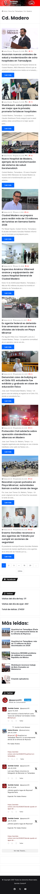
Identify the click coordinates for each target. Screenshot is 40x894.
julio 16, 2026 (12, 787)
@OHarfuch (12, 718)
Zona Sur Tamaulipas (15, 11)
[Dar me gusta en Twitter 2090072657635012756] (17, 721)
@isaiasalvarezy (24, 730)
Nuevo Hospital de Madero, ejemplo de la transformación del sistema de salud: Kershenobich (19, 163)
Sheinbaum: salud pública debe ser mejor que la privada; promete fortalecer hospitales (20, 108)
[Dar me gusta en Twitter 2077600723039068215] (17, 812)
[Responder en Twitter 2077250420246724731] (9, 843)
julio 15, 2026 (12, 821)
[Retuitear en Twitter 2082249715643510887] (13, 778)
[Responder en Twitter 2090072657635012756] (9, 721)
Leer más (8, 75)
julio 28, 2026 (12, 768)
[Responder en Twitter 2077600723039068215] (9, 812)
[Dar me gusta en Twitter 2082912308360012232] (18, 759)
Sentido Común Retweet (22, 727)
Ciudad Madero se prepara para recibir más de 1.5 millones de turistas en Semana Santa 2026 (20, 220)
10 (24, 565)
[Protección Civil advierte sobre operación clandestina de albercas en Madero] (20, 415)
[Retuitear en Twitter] (13, 727)
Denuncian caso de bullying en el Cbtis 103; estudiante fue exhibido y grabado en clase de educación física (20, 382)
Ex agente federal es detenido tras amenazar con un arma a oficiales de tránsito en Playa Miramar (19, 328)
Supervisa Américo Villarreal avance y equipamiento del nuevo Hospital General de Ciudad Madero (18, 274)
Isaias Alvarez (13, 730)
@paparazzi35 (24, 708)
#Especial (11, 735)
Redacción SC (7, 212)
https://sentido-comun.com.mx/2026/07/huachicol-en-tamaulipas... (21, 754)
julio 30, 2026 (12, 732)
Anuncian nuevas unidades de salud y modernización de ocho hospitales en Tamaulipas (19, 57)
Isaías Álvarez (7, 51)
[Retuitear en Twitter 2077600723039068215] (13, 812)
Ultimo (20, 571)
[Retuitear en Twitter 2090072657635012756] (13, 721)
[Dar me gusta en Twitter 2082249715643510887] (17, 778)
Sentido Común (13, 708)
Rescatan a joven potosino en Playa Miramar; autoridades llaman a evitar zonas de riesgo (20, 485)
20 (30, 565)
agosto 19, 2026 (13, 711)
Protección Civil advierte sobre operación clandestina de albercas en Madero (19, 434)
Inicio (5, 11)
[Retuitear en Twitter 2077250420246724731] (13, 843)
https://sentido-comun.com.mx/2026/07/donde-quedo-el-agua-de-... (22, 807)
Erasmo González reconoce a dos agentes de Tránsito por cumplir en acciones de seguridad (18, 537)
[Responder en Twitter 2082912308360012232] (9, 759)
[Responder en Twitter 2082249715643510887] (9, 778)
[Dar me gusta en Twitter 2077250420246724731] (17, 843)
